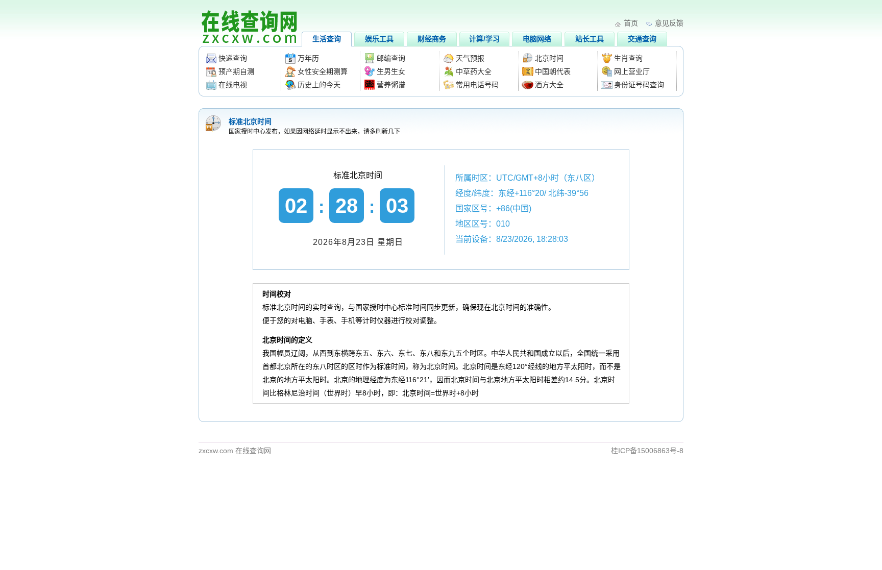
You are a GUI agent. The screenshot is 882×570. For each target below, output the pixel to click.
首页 (631, 23)
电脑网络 (537, 39)
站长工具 (589, 39)
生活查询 (326, 39)
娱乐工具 (379, 39)
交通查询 (642, 39)
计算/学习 (484, 39)
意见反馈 (669, 23)
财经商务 (432, 39)
